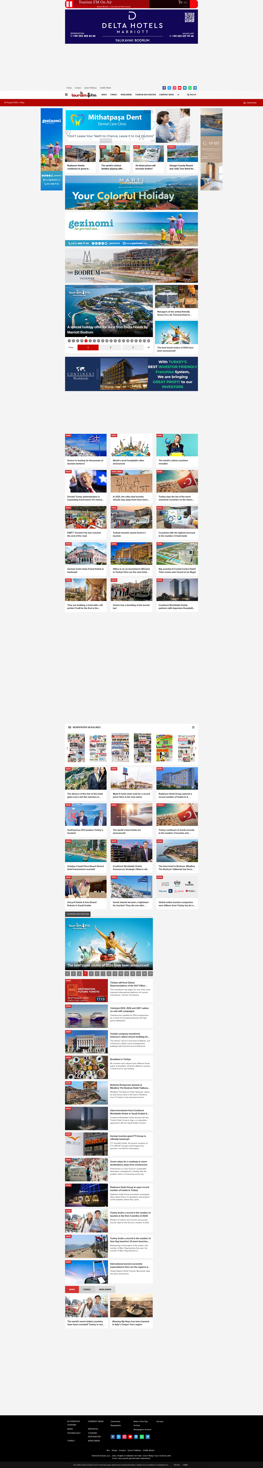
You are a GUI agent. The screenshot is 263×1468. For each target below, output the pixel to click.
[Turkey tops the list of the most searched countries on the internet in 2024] (177, 481)
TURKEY (113, 95)
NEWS (104, 95)
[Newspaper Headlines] (193, 727)
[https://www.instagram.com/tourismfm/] (174, 88)
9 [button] (102, 341)
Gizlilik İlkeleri (105, 88)
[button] (148, 315)
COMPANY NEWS (166, 95)
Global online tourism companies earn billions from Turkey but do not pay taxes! (177, 904)
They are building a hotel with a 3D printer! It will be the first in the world (85, 607)
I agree (185, 1465)
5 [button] (86, 341)
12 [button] (133, 974)
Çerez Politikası (90, 88)
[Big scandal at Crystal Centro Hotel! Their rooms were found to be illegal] (177, 553)
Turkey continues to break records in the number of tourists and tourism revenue (176, 832)
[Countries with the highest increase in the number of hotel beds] (177, 517)
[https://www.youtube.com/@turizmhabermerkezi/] (179, 88)
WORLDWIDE (126, 95)
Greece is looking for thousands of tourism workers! (85, 462)
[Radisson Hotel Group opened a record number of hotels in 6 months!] (177, 778)
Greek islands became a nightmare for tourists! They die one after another (131, 904)
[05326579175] (190, 88)
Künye (69, 88)
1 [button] (69, 341)
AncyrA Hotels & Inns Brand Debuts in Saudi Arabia (82, 903)
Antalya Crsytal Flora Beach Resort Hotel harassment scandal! (85, 867)
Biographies (116, 1425)
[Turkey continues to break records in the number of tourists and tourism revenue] (177, 814)
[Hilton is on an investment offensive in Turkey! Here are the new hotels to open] (131, 553)
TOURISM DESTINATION (145, 95)
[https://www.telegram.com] (195, 88)
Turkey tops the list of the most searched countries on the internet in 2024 (176, 498)
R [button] (82, 341)
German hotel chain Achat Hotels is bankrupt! (85, 570)
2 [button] (73, 341)
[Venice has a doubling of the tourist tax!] (131, 590)
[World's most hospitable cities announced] (131, 445)
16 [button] (132, 341)
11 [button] (111, 341)
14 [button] (123, 341)
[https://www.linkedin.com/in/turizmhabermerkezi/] (185, 88)
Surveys (159, 1421)
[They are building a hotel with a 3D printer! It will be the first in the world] (86, 590)
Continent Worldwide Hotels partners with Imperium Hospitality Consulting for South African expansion (176, 607)
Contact (78, 88)
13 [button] (119, 341)
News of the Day (141, 1421)
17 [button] (136, 341)
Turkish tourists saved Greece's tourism (129, 534)
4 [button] (85, 974)
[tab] (72, 1289)
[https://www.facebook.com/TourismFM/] (164, 88)
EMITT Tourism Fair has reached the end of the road (84, 534)
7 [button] (94, 341)
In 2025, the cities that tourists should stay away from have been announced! (130, 498)
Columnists (251, 102)
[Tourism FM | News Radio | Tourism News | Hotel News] (84, 94)
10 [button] (107, 341)
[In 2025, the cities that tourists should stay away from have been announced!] (131, 481)
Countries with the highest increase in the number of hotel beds (177, 534)
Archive (137, 1425)
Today (71, 347)
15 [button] (128, 341)
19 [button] (144, 341)
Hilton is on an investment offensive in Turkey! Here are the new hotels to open (131, 571)
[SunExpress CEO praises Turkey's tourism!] (86, 814)
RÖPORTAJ (93, 1429)
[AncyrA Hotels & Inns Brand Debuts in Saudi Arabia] (86, 887)
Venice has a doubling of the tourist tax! (131, 606)
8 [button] (98, 341)
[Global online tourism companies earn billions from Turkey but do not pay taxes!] (177, 887)
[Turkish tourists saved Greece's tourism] (131, 517)
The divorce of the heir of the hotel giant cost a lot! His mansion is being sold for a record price (85, 796)
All (149, 347)
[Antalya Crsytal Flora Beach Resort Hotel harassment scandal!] (86, 850)
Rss (108, 1450)
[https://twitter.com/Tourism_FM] (169, 88)
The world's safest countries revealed (173, 462)
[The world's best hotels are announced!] (131, 814)
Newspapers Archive (142, 1430)
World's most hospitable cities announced (128, 462)
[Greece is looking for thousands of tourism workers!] (86, 445)
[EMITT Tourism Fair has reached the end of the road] (86, 517)
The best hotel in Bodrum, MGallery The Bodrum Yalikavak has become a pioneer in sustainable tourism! (177, 868)
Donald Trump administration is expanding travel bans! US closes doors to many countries (84, 498)
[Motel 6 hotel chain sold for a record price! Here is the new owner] (131, 778)
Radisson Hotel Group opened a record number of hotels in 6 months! (175, 796)
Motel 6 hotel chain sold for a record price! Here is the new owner (131, 795)
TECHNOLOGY (74, 1433)
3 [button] (77, 341)
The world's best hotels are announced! (127, 831)
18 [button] (140, 341)
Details (177, 1465)
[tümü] (178, 94)
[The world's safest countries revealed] (177, 445)
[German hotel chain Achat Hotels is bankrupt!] (86, 553)
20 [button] (149, 341)
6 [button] (90, 341)
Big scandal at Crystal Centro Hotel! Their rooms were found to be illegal (177, 570)
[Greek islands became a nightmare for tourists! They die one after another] (131, 887)
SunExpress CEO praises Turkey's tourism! (85, 831)
